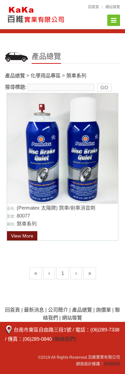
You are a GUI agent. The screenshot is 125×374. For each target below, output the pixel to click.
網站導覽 (112, 7)
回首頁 (93, 7)
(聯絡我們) (64, 339)
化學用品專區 (46, 75)
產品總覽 (15, 75)
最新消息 (34, 310)
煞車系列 (76, 75)
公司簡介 (58, 310)
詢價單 (103, 310)
